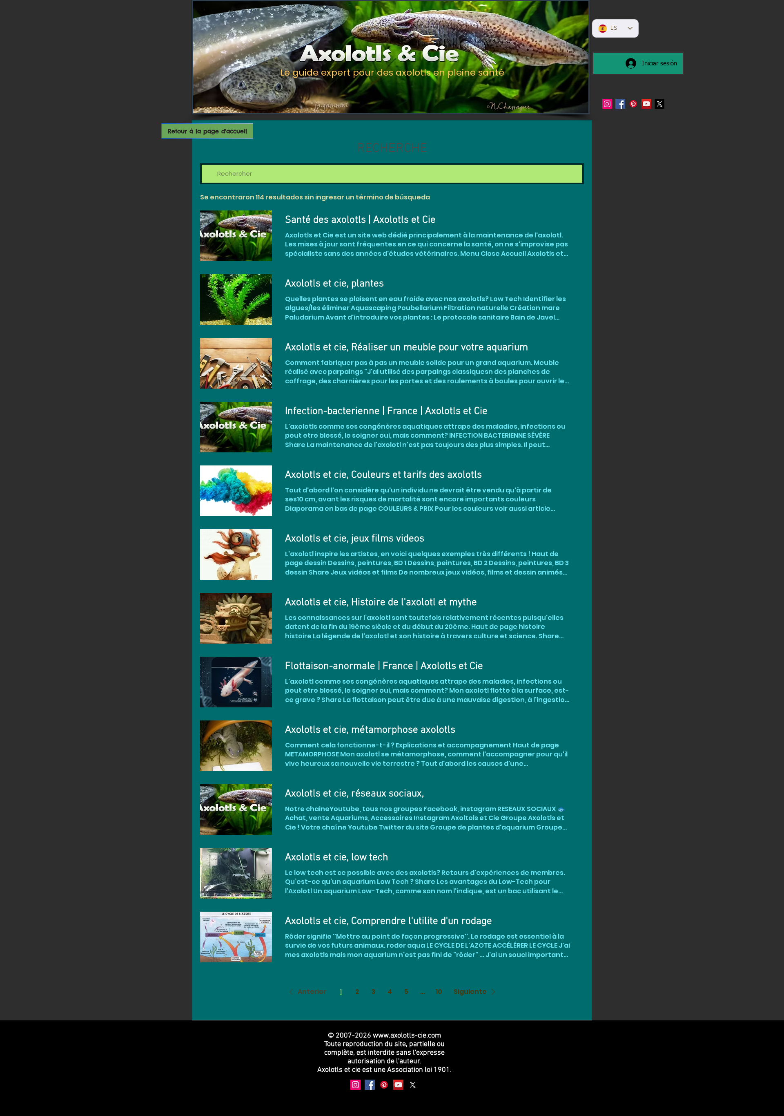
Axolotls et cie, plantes (334, 284)
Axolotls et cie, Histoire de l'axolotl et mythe (381, 603)
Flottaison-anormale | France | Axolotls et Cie (384, 666)
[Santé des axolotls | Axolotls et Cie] (236, 235)
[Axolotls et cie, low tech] (236, 873)
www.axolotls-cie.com (407, 1035)
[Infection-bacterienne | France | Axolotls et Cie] (236, 427)
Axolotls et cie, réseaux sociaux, (354, 794)
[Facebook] (620, 104)
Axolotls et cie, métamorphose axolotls (370, 730)
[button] (306, 992)
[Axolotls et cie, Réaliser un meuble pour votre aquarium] (236, 363)
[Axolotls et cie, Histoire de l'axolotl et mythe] (236, 618)
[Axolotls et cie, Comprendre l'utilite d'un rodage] (236, 937)
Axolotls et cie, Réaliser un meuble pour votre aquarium (406, 348)
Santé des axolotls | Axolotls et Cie (360, 220)
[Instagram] (607, 104)
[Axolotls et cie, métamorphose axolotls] (236, 745)
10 (439, 991)
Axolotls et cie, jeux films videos (354, 539)
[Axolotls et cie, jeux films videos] (236, 554)
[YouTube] (646, 104)
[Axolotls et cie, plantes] (236, 299)
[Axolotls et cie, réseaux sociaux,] (236, 809)
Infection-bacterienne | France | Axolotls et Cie (386, 411)
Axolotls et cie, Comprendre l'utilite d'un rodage (388, 921)
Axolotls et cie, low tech (336, 858)
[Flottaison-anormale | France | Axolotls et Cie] (236, 682)
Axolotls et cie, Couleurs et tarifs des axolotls (383, 475)
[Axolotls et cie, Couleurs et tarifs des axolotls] (236, 490)
